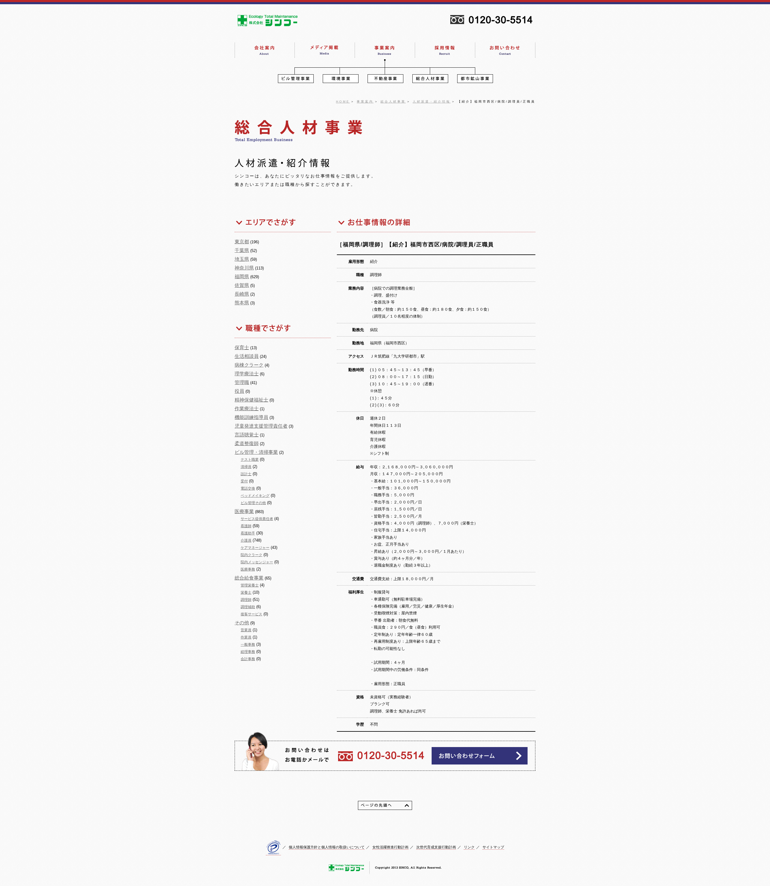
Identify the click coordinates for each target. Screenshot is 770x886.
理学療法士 (247, 373)
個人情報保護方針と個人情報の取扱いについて (327, 847)
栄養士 (246, 592)
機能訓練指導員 (251, 417)
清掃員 (246, 467)
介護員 (246, 540)
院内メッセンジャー (257, 562)
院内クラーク (251, 555)
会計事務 (248, 659)
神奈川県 (244, 267)
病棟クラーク (249, 365)
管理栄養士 (250, 585)
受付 (244, 481)
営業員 (246, 630)
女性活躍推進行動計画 (390, 847)
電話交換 (248, 488)
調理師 (246, 600)
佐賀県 (242, 285)
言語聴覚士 (247, 434)
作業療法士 (247, 408)
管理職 (242, 382)
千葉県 (242, 250)
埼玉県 (242, 259)
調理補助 (248, 607)
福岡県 (242, 276)
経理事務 (248, 652)
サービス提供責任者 (257, 519)
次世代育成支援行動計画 (436, 847)
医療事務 (248, 569)
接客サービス (251, 614)
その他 (242, 622)
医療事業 (244, 511)
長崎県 (242, 294)
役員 (239, 391)
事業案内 (365, 101)
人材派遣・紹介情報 (432, 101)
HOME (343, 101)
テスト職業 (250, 459)
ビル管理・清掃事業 (256, 452)
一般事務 (248, 644)
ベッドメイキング (255, 496)
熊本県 (242, 302)
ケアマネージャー (255, 548)
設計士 (246, 474)
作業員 (246, 637)
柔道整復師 (247, 443)
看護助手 (248, 533)
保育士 (242, 347)
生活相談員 (247, 356)
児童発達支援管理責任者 (261, 426)
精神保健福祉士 (251, 399)
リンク (469, 847)
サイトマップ (493, 847)
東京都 (242, 241)
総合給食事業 (249, 577)
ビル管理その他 (253, 503)
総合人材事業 (393, 101)
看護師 (246, 526)
